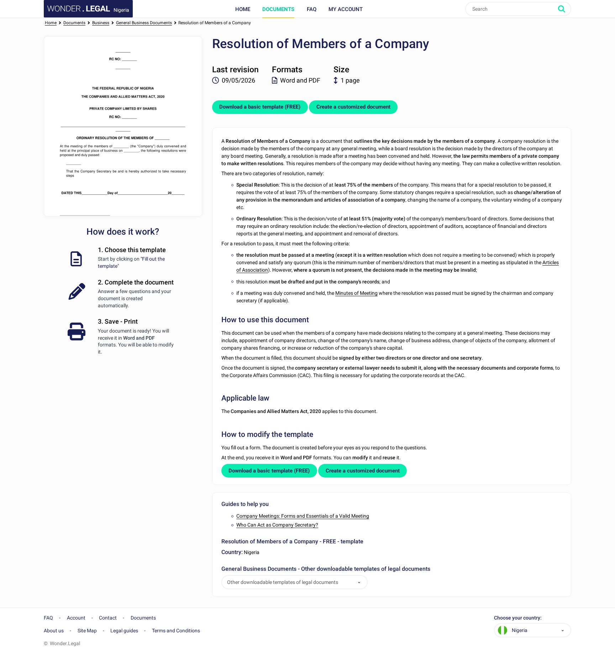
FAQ (311, 9)
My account (345, 9)
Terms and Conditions (176, 630)
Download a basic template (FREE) (259, 107)
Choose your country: (518, 618)
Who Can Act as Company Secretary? (277, 525)
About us (54, 630)
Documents (278, 9)
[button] (359, 582)
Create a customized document (353, 107)
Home (242, 9)
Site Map (87, 630)
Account (76, 618)
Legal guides (124, 630)
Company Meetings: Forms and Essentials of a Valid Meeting (302, 516)
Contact (108, 618)
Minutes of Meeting (356, 293)
